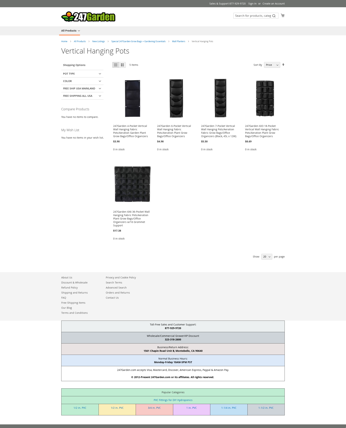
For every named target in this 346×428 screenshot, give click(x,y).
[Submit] (273, 16)
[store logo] (88, 16)
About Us (66, 277)
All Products (80, 41)
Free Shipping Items (73, 302)
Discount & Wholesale (74, 282)
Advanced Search (116, 287)
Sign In (252, 3)
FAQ (63, 297)
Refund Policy (69, 287)
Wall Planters (179, 41)
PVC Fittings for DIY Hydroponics (173, 400)
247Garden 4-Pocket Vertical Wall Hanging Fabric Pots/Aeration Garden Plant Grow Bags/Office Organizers (130, 131)
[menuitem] (69, 30)
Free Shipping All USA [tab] (77, 95)
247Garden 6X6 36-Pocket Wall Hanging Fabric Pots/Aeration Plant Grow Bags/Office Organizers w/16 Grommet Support (131, 218)
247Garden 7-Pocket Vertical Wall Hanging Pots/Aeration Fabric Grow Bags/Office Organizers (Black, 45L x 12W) (218, 131)
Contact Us (112, 297)
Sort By (258, 64)
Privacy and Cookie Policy (121, 277)
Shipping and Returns (74, 292)
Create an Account (274, 3)
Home (64, 41)
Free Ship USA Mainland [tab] (79, 88)
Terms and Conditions (74, 312)
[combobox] (255, 16)
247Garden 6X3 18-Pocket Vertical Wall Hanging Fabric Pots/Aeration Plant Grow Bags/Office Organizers (262, 131)
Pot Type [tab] (69, 73)
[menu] (173, 30)
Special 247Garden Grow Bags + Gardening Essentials (138, 41)
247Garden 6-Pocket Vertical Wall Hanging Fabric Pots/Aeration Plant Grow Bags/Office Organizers (174, 131)
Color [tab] (67, 81)
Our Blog (66, 307)
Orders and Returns (118, 292)
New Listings (98, 41)
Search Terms (114, 282)
